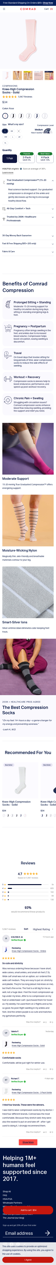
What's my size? (16, 125)
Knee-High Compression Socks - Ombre (29, 951)
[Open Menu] (4, 9)
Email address (19, 1233)
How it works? (37, 132)
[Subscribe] (47, 1233)
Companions (10, 86)
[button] (6, 75)
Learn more (7, 172)
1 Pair (9, 159)
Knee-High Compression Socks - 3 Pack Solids (32, 1092)
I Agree (28, 1259)
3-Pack (27, 157)
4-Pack (45, 157)
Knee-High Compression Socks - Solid (28, 1045)
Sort (26, 929)
